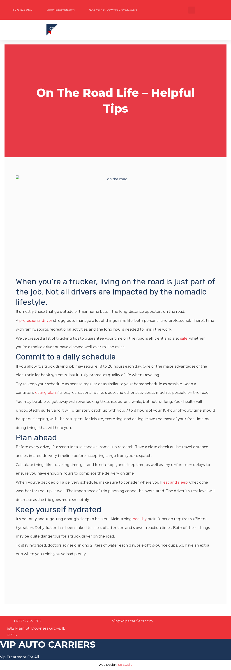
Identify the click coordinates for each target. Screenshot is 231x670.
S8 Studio (125, 664)
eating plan (45, 392)
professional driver (35, 320)
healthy (140, 519)
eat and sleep (175, 482)
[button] (191, 10)
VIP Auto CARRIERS (47, 644)
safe (183, 338)
